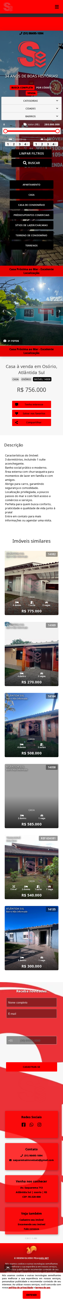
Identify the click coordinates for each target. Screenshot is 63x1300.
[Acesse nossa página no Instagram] (39, 1124)
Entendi (31, 1294)
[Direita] (59, 311)
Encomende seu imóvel (31, 1224)
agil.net (44, 1258)
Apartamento (31, 184)
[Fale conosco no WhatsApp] (31, 1124)
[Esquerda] (3, 311)
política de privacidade (21, 1287)
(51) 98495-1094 (33, 33)
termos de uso (42, 1287)
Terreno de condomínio (31, 235)
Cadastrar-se (31, 1066)
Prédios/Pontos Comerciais (32, 215)
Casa (32, 194)
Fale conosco (31, 1228)
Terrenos (31, 245)
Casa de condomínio (31, 204)
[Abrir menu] (56, 6)
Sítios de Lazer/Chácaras (31, 225)
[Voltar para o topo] (8, 1267)
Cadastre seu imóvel (31, 1219)
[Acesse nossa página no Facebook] (24, 1124)
